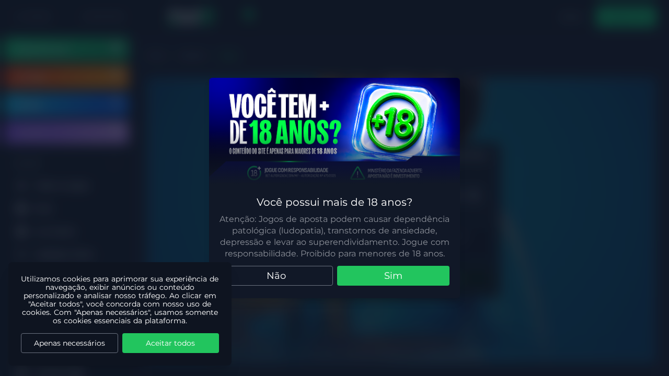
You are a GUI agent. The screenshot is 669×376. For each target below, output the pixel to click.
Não (276, 275)
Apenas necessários (69, 343)
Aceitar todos (170, 343)
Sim (393, 275)
